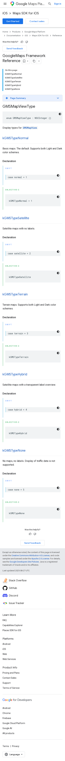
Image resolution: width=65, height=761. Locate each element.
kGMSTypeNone (14, 451)
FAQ (5, 620)
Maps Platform (36, 4)
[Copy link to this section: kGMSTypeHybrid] (30, 374)
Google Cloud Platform (14, 723)
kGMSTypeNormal (15, 138)
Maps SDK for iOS (26, 13)
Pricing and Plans (11, 673)
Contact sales (37, 21)
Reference (57, 35)
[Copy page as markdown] (34, 61)
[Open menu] (5, 4)
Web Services (9, 659)
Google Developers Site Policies (24, 562)
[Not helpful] (26, 42)
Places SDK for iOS (12, 630)
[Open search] (50, 4)
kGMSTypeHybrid (15, 374)
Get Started (12, 21)
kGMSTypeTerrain (15, 294)
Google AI (7, 728)
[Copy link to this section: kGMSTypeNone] (29, 451)
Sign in (57, 4)
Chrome (7, 713)
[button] (32, 98)
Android (6, 644)
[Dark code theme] (59, 114)
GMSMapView (30, 127)
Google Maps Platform (34, 32)
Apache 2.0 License (40, 558)
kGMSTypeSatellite (16, 218)
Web (5, 654)
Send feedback (14, 48)
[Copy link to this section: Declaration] (19, 161)
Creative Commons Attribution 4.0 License (31, 555)
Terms (6, 746)
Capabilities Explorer (13, 625)
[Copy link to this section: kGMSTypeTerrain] (31, 294)
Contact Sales (9, 678)
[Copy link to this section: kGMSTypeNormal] (31, 138)
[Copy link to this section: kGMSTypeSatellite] (32, 218)
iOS (5, 13)
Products (16, 32)
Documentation (14, 35)
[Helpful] (22, 42)
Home (5, 32)
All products (8, 733)
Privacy (15, 746)
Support (7, 683)
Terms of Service (11, 688)
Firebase (7, 718)
